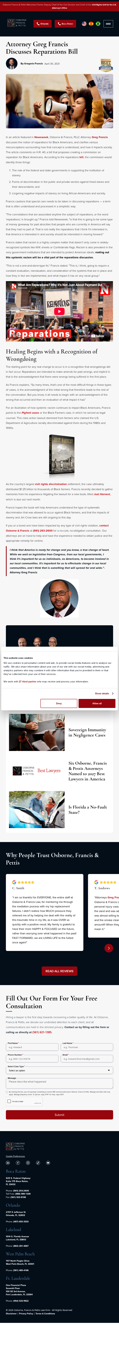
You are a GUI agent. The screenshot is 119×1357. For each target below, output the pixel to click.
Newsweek (41, 137)
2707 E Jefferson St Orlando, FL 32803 (16, 1213)
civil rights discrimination (51, 484)
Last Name (67, 1043)
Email (65, 1055)
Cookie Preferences (15, 1156)
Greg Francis (100, 137)
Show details (102, 693)
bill (81, 157)
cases (30, 413)
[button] (108, 23)
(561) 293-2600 (43, 531)
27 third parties (27, 681)
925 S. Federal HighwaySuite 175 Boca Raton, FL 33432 (18, 1181)
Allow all (97, 703)
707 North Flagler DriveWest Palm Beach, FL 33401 (20, 1262)
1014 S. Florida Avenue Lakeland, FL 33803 (17, 1238)
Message (12, 1078)
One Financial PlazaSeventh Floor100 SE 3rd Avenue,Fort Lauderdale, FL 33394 (19, 1289)
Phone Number (15, 1055)
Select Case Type (16, 1066)
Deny (59, 703)
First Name (13, 1043)
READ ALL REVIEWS (59, 971)
